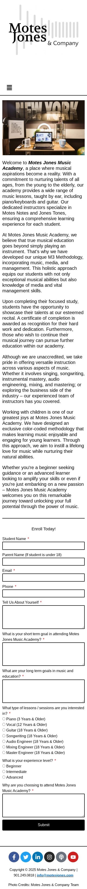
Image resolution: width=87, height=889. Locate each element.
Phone (8, 587)
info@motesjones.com (55, 875)
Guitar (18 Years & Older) (27, 730)
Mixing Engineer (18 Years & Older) (35, 747)
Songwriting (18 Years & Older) (31, 736)
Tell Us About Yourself (20, 602)
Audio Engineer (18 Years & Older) (34, 742)
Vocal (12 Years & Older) (26, 725)
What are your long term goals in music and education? (37, 673)
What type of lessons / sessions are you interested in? (43, 710)
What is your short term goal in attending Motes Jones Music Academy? (40, 636)
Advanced (14, 777)
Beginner (13, 766)
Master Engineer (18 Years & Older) (35, 753)
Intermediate (16, 772)
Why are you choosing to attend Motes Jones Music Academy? (39, 788)
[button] (43, 88)
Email (7, 571)
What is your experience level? (28, 761)
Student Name (14, 539)
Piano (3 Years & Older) (25, 719)
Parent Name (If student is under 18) (31, 555)
